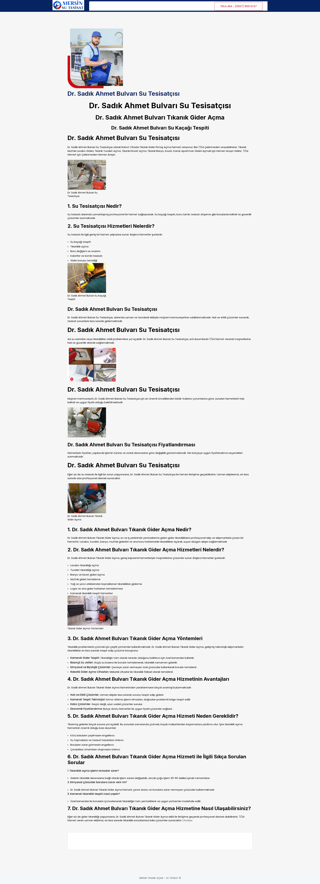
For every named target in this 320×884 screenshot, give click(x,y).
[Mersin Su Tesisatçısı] (68, 5)
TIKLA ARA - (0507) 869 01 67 (238, 6)
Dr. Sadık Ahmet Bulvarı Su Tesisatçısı (90, 317)
